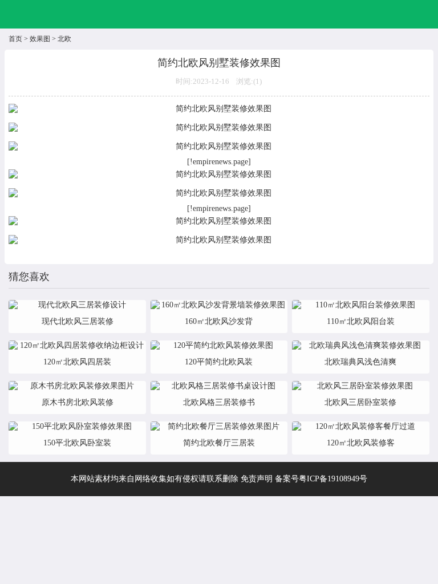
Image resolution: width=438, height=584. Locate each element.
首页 (15, 39)
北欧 (64, 39)
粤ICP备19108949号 (333, 478)
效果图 (40, 39)
